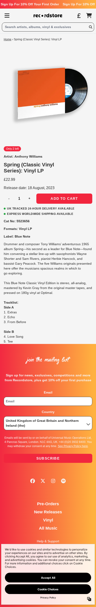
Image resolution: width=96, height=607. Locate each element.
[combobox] (48, 27)
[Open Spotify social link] (63, 481)
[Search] (90, 27)
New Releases (48, 512)
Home (7, 39)
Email (48, 392)
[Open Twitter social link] (43, 481)
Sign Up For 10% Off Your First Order (30, 4)
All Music (48, 528)
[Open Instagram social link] (53, 481)
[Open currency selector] (79, 15)
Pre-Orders (48, 504)
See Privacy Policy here (73, 446)
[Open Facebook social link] (32, 481)
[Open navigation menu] (7, 15)
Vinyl (48, 520)
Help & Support (48, 541)
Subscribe (48, 458)
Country (48, 412)
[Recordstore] (48, 15)
